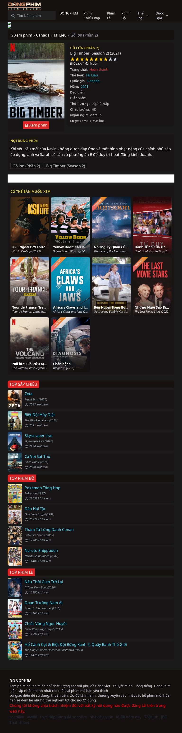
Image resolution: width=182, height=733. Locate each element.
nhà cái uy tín (101, 716)
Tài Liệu (92, 75)
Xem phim (37, 125)
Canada (93, 81)
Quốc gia (159, 15)
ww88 (32, 716)
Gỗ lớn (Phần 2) (84, 48)
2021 (84, 86)
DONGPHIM (20, 680)
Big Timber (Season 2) (65, 166)
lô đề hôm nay (128, 716)
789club (151, 716)
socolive (16, 716)
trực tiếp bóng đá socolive (63, 716)
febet (24, 722)
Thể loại (141, 15)
